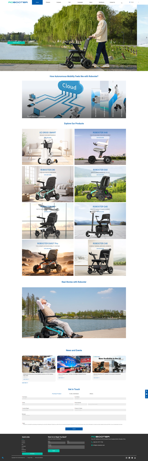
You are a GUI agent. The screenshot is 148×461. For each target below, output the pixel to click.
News (91, 2)
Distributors (101, 2)
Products (48, 2)
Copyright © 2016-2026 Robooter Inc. (18, 457)
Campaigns (80, 2)
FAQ (69, 2)
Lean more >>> (26, 379)
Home (37, 2)
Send (54, 450)
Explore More (27, 42)
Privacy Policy (30, 457)
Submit (74, 428)
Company (59, 2)
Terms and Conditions (39, 457)
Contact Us (112, 2)
